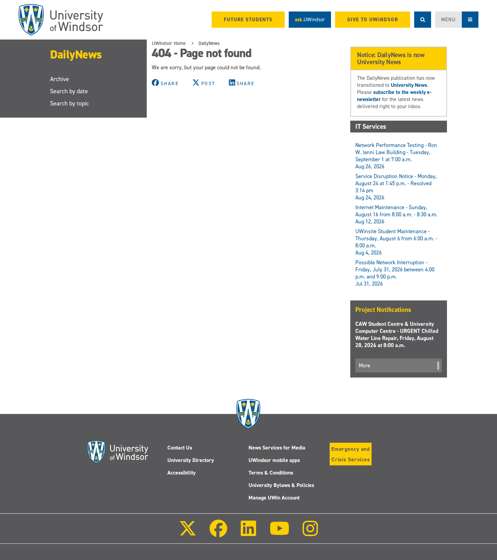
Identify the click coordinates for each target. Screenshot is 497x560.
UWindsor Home (169, 43)
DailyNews (76, 54)
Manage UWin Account (274, 497)
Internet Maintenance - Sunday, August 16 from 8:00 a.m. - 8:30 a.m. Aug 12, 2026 (396, 214)
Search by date (69, 91)
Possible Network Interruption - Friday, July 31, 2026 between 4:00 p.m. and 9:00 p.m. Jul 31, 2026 (394, 273)
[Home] (61, 19)
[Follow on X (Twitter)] (188, 533)
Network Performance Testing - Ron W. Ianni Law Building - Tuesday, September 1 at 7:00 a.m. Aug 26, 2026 (396, 156)
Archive (59, 79)
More (364, 365)
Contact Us (179, 447)
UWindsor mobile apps (274, 460)
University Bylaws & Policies (281, 485)
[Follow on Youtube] (279, 533)
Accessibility (181, 472)
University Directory (190, 460)
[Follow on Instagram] (310, 533)
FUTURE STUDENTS (248, 19)
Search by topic (69, 103)
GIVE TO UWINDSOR (372, 19)
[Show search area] (422, 19)
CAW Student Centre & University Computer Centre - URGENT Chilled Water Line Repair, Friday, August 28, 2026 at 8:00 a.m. (396, 334)
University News (409, 85)
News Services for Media (277, 447)
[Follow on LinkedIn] (248, 533)
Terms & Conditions (271, 472)
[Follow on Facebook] (218, 533)
